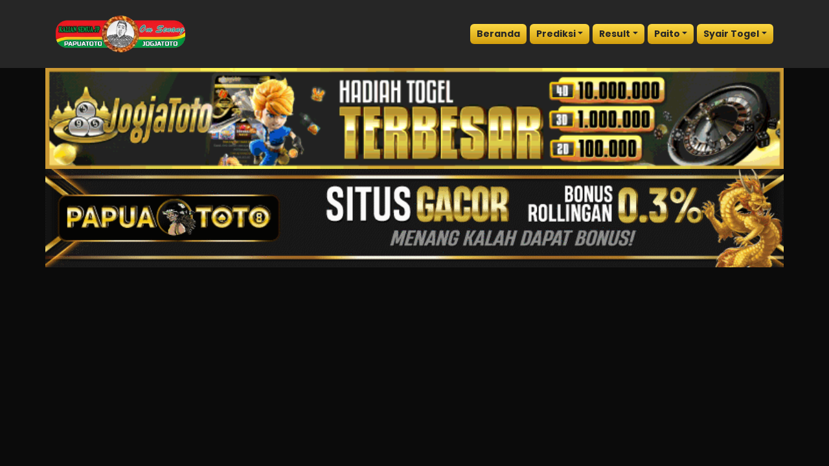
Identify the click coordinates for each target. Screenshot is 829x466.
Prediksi (556, 33)
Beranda (498, 33)
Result (614, 33)
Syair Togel (731, 33)
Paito (667, 33)
